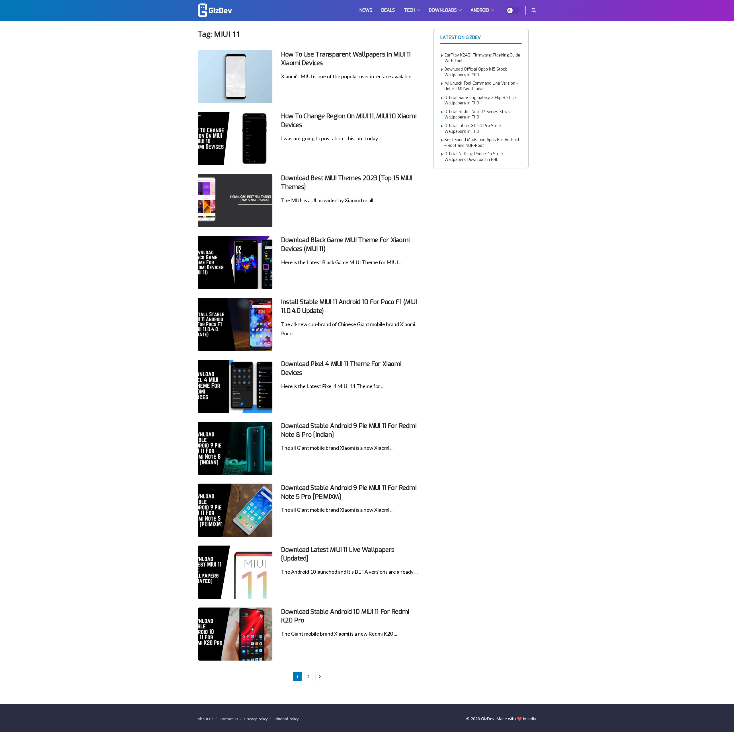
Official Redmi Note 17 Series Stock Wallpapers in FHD (477, 114)
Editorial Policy (286, 718)
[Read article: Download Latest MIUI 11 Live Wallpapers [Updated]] (235, 572)
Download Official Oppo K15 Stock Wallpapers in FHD (475, 72)
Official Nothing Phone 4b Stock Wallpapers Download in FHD (473, 156)
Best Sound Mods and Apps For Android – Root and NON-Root (481, 142)
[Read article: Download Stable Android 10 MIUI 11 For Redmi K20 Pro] (235, 634)
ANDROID (480, 10)
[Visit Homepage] (215, 10)
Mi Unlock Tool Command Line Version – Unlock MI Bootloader (481, 86)
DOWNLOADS (443, 10)
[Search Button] (534, 10)
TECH (409, 10)
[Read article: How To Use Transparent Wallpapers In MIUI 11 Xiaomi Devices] (235, 77)
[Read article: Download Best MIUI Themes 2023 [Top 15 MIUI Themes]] (235, 200)
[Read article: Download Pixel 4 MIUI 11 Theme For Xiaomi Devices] (235, 386)
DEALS (388, 10)
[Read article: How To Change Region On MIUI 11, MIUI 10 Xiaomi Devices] (235, 138)
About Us (206, 718)
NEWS (365, 10)
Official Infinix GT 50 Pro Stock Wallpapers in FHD (472, 128)
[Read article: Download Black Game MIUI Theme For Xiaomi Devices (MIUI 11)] (235, 262)
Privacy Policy (256, 718)
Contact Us (229, 718)
